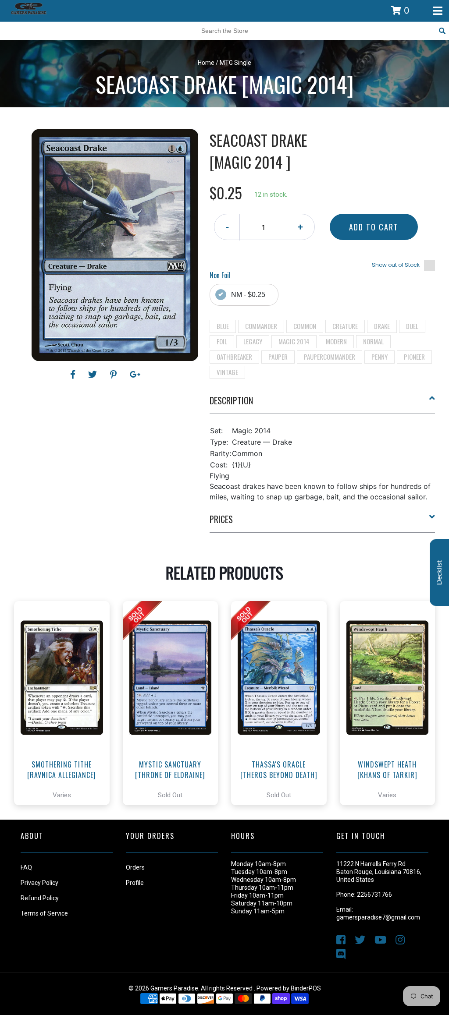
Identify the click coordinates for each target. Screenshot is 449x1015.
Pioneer (414, 356)
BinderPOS (306, 988)
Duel (412, 326)
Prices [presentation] (221, 519)
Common (304, 326)
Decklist (439, 572)
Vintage (227, 372)
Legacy (252, 341)
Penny (379, 356)
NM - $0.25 (248, 294)
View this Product (65, 727)
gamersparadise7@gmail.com (378, 917)
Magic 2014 (294, 341)
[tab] (322, 404)
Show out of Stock (396, 265)
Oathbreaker (234, 356)
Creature (345, 326)
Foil (222, 341)
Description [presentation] (231, 400)
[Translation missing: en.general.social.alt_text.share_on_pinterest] (114, 374)
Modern (336, 341)
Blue (223, 326)
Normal (373, 341)
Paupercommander (329, 356)
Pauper (278, 356)
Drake (382, 326)
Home (206, 62)
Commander (261, 326)
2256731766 (374, 894)
